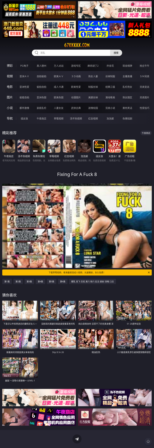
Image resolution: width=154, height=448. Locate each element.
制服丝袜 (93, 87)
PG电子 (24, 65)
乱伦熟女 (127, 87)
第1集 (7, 281)
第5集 (51, 281)
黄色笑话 (127, 108)
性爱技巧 (144, 108)
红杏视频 (93, 118)
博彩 (10, 66)
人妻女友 (58, 108)
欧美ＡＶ (58, 76)
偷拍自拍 (41, 87)
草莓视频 (58, 118)
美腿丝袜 (93, 97)
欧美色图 (58, 97)
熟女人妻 (93, 76)
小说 (10, 108)
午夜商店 (41, 118)
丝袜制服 (110, 76)
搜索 (116, 52)
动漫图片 (76, 97)
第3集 (29, 281)
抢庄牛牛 (144, 65)
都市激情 (24, 108)
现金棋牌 (127, 65)
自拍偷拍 (41, 76)
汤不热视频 (76, 118)
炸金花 (110, 65)
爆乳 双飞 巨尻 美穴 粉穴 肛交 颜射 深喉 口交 (92, 281)
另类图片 (144, 97)
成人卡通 (58, 87)
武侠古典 (76, 108)
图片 (10, 97)
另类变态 (144, 87)
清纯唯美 (110, 97)
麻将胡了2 (93, 65)
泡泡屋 (110, 118)
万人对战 (58, 65)
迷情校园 (93, 108)
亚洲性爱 (24, 87)
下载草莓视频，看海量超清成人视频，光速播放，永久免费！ (77, 272)
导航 (10, 118)
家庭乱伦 (41, 108)
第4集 (40, 281)
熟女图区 (127, 97)
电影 (10, 87)
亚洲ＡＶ (24, 76)
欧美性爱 (76, 87)
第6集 (62, 281)
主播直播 (127, 76)
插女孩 (24, 118)
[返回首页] (148, 441)
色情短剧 (127, 118)
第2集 (18, 281)
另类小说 (110, 108)
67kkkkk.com (77, 45)
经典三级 (110, 87)
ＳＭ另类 (144, 76)
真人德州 (41, 65)
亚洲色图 (41, 97)
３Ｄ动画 (76, 76)
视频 (10, 76)
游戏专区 (76, 65)
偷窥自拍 (24, 97)
